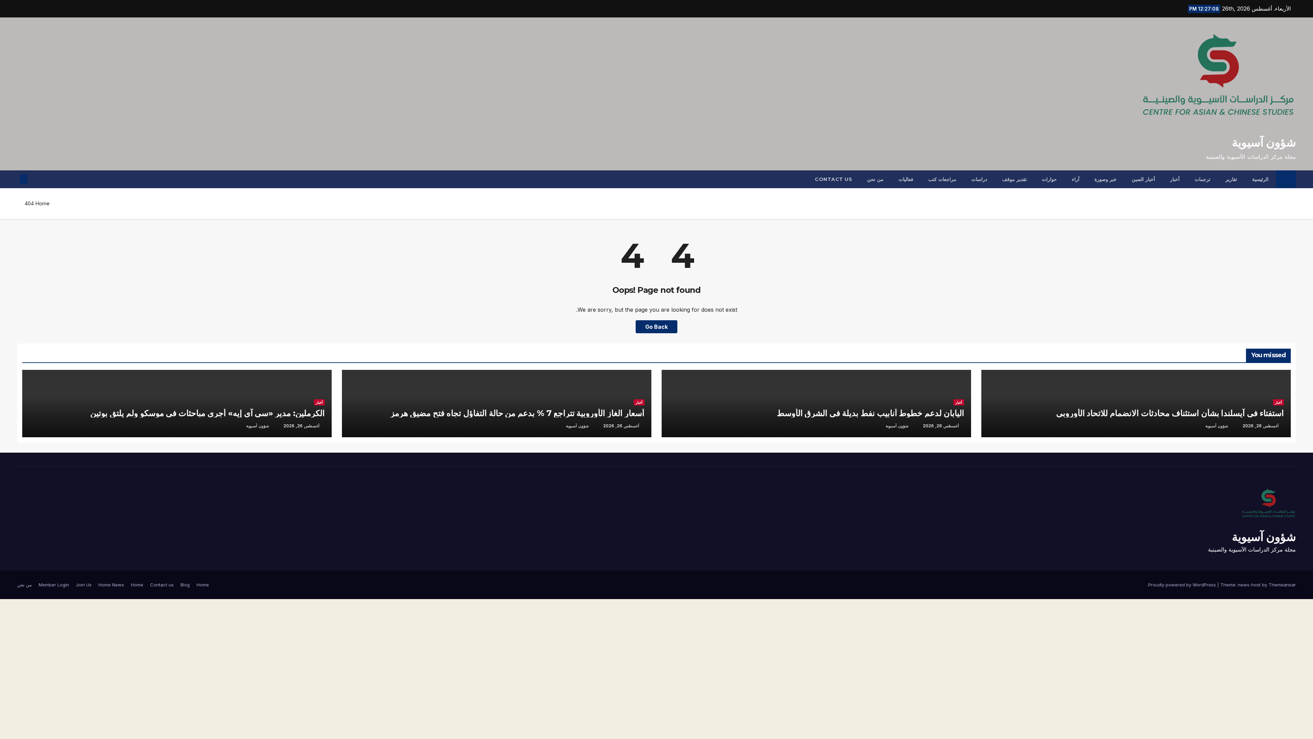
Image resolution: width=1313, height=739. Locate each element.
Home (42, 203)
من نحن (875, 179)
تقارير (1231, 179)
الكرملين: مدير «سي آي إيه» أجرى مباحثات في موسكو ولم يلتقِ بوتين (207, 413)
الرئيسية (1260, 179)
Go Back (656, 326)
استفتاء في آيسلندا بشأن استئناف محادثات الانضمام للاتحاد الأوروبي (1170, 413)
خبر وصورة (1106, 179)
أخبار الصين (1143, 179)
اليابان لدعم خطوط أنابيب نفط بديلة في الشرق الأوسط (870, 413)
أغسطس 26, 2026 (1260, 425)
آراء (1075, 179)
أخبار (1175, 179)
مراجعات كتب (942, 179)
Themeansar (1282, 584)
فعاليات (906, 179)
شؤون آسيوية (1264, 142)
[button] (35, 179)
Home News (111, 584)
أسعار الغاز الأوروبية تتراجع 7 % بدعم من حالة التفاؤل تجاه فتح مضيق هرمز (517, 413)
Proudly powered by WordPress (1182, 584)
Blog (185, 584)
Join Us (84, 584)
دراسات (979, 179)
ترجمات (1202, 179)
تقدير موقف (1014, 179)
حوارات (1049, 179)
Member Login (54, 584)
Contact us (833, 179)
